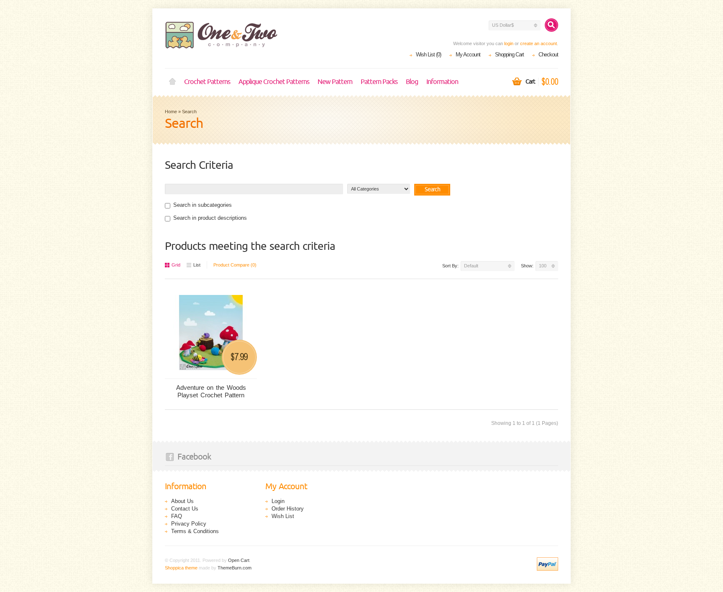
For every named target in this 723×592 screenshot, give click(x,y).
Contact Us (184, 509)
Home (172, 82)
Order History (288, 509)
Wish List (283, 516)
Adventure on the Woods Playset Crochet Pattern (211, 391)
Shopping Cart (509, 54)
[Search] (551, 25)
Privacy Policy (188, 524)
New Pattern (335, 82)
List (196, 264)
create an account (538, 43)
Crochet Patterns (207, 82)
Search (189, 111)
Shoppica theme (181, 567)
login (508, 43)
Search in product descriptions (210, 218)
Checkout (548, 54)
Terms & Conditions (195, 531)
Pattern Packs (379, 82)
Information (442, 82)
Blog (412, 82)
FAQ (176, 516)
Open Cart (238, 560)
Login (278, 501)
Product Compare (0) (234, 264)
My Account (468, 54)
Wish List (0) (428, 54)
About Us (182, 501)
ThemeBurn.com (234, 567)
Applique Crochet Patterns (273, 82)
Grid (176, 264)
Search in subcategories (202, 205)
